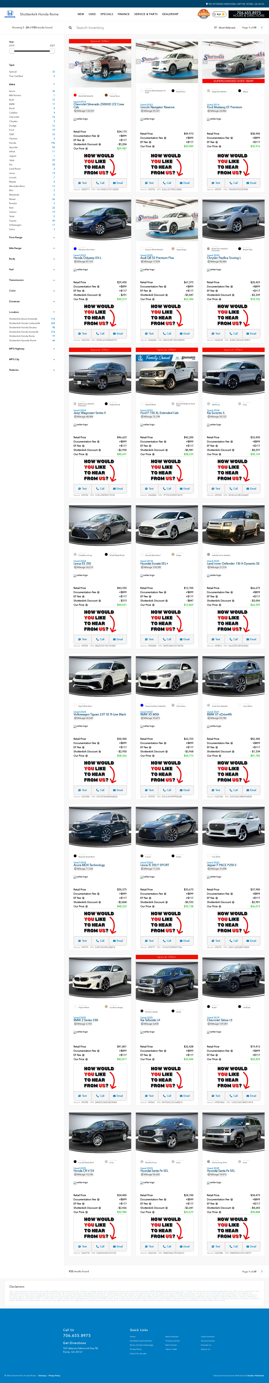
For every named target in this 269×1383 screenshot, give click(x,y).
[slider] (11, 50)
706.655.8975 (249, 12)
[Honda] (10, 14)
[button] (128, 66)
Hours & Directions (248, 15)
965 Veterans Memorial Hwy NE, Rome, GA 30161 (236, 4)
